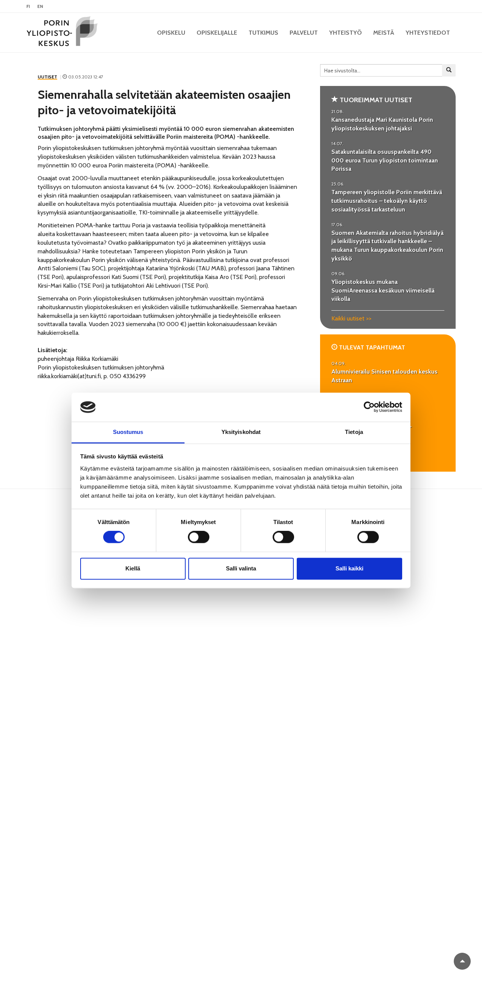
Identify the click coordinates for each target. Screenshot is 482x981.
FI (28, 6)
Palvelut (304, 32)
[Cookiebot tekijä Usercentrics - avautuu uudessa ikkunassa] (369, 407)
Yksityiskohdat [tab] (241, 432)
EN (40, 6)
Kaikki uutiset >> (351, 318)
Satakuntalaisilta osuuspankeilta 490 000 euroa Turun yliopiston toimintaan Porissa (384, 160)
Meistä (383, 32)
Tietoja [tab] (354, 432)
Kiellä (132, 568)
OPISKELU (171, 32)
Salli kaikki (349, 568)
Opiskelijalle (217, 32)
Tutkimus (263, 32)
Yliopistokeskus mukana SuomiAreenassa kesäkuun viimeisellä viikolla (383, 290)
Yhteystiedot (428, 32)
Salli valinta (241, 568)
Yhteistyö (345, 32)
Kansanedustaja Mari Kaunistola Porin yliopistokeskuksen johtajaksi (382, 124)
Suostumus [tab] (128, 432)
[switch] (198, 537)
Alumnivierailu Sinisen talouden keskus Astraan (384, 376)
